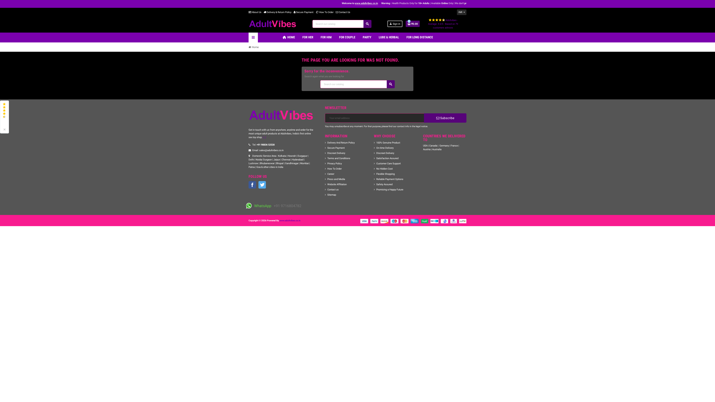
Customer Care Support (388, 163)
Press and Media (336, 179)
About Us (256, 12)
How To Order (326, 12)
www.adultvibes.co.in (290, 220)
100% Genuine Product (388, 142)
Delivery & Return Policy (278, 12)
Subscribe (446, 118)
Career (330, 174)
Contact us (333, 189)
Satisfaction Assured (387, 158)
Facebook (252, 185)
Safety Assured (384, 184)
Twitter (262, 185)
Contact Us (344, 12)
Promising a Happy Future (389, 189)
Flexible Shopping (385, 174)
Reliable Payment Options (389, 179)
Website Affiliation (337, 184)
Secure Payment (304, 12)
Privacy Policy (334, 163)
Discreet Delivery (336, 153)
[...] (264, 137)
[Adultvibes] (273, 23)
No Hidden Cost (384, 168)
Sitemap (331, 194)
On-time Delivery (385, 147)
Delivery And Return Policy (341, 142)
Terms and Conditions (338, 158)
